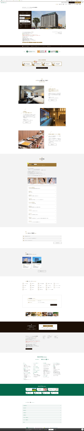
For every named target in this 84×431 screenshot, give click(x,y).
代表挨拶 (54, 367)
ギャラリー (66, 2)
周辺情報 (80, 4)
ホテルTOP (57, 4)
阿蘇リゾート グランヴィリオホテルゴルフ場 (27, 374)
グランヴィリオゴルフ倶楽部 (26, 372)
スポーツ (35, 365)
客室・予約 (60, 4)
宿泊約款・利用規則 (36, 374)
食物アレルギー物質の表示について (47, 374)
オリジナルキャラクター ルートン (46, 367)
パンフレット (72, 2)
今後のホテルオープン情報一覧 (27, 366)
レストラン (66, 4)
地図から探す (25, 365)
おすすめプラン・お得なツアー (36, 370)
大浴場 (63, 4)
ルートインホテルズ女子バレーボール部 (55, 375)
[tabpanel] (49, 20)
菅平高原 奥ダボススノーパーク (27, 379)
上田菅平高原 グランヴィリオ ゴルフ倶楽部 (27, 377)
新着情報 (55, 336)
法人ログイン (81, 0)
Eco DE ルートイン (46, 365)
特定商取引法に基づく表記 (56, 371)
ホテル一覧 (24, 364)
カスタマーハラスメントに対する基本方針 (37, 376)
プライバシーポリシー (36, 429)
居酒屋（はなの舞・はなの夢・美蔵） (26, 371)
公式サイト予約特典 (35, 366)
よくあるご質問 (56, 337)
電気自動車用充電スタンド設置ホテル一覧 (47, 371)
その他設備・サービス (70, 4)
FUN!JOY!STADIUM (46, 368)
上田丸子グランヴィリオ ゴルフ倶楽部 (26, 375)
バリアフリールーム (46, 369)
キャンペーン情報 (35, 371)
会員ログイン (78, 0)
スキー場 (24, 378)
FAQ (62, 2)
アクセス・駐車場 (76, 4)
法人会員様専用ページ (35, 372)
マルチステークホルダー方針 (56, 373)
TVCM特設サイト (55, 370)
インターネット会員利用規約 (37, 375)
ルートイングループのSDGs (56, 369)
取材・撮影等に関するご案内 (56, 372)
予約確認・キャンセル (73, 0)
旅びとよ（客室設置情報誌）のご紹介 (47, 372)
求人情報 (54, 368)
